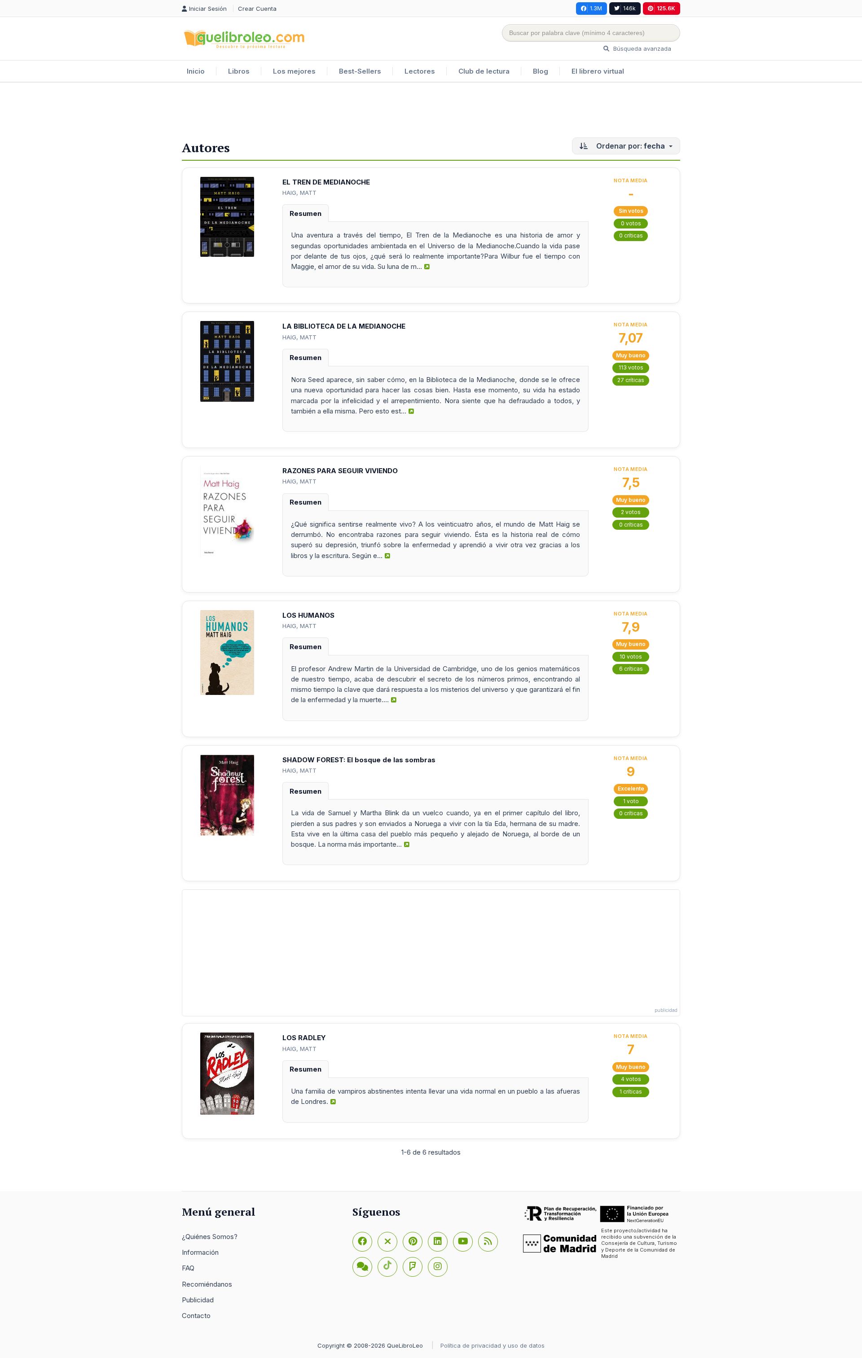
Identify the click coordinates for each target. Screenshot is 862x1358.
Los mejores (294, 71)
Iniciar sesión (209, 8)
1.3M (596, 8)
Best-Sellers (360, 71)
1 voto (631, 801)
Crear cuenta (257, 8)
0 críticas (631, 235)
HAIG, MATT (299, 192)
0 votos (631, 223)
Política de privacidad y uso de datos (492, 1345)
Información (200, 1252)
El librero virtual (598, 71)
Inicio (196, 71)
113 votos (631, 367)
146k (629, 8)
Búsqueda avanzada (641, 48)
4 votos (631, 1079)
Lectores (420, 71)
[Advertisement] (431, 112)
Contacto (196, 1315)
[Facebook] (362, 1242)
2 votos (631, 512)
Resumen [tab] (305, 213)
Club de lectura (484, 71)
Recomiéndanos (207, 1284)
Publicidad (198, 1300)
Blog (540, 71)
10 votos (631, 656)
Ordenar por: (629, 145)
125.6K (666, 8)
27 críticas (630, 380)
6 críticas (631, 668)
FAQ (188, 1268)
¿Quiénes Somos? (209, 1236)
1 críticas (631, 1091)
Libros (239, 71)
